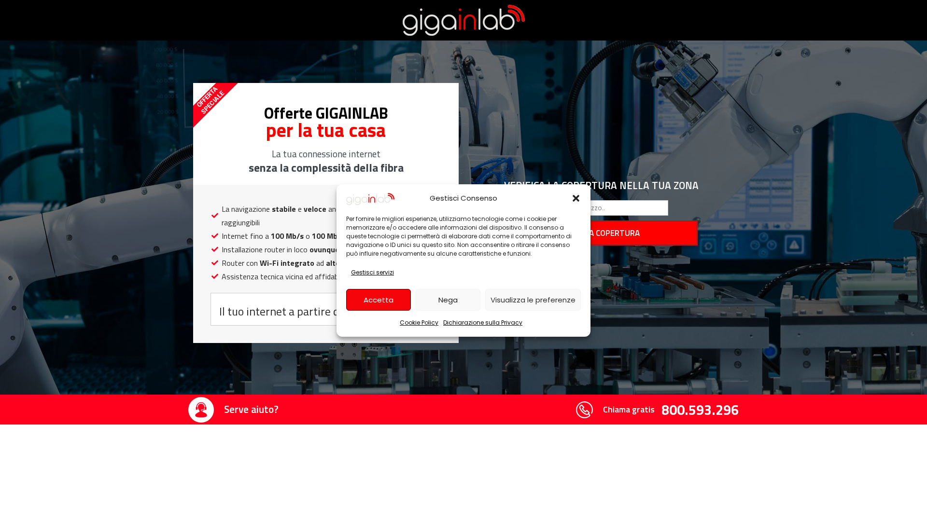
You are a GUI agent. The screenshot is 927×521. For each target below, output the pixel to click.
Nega (448, 300)
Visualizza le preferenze (533, 300)
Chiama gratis (629, 409)
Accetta (378, 300)
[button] (576, 198)
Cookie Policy (419, 322)
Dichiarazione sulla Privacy (482, 322)
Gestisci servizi (372, 272)
